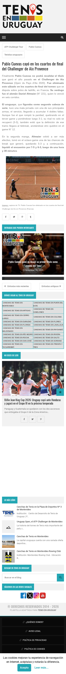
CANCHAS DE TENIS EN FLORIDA (16, 325)
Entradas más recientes (18, 286)
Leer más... (42, 667)
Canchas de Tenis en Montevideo (32, 536)
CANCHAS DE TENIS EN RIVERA (47, 334)
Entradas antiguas (50, 286)
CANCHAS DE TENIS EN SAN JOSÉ (17, 341)
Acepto (24, 667)
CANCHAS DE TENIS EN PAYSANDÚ (48, 330)
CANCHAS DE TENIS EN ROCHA (16, 338)
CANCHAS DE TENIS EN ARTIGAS (16, 310)
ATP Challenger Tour (13, 47)
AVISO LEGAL (34, 631)
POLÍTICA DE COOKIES (34, 649)
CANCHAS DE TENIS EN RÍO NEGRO (18, 334)
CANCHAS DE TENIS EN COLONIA (48, 317)
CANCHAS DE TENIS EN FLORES (47, 322)
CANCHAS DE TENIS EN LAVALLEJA (48, 325)
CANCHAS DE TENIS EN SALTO (46, 338)
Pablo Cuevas (35, 47)
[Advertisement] (33, 461)
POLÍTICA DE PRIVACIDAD (34, 640)
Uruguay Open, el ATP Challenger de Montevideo (39, 521)
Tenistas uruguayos (13, 55)
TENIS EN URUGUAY (47, 610)
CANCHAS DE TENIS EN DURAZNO (17, 322)
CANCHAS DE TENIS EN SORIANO (48, 341)
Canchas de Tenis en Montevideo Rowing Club (39, 551)
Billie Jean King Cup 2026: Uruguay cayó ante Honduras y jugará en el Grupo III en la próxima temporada (32, 401)
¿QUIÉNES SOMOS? (34, 622)
